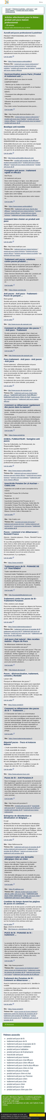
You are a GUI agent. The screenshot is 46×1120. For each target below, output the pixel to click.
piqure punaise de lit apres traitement (25, 1011)
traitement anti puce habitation (19, 1047)
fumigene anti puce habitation (20, 477)
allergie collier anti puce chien (14, 894)
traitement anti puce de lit (13, 631)
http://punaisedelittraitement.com (20, 595)
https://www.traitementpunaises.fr (20, 626)
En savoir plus (35, 1118)
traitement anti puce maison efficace (24, 215)
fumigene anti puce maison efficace (14, 475)
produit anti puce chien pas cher (21, 633)
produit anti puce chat (15, 1087)
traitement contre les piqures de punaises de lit (20, 1014)
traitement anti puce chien (17, 1079)
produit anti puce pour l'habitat (15, 119)
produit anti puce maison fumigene (14, 66)
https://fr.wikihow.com (16, 889)
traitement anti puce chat (16, 1081)
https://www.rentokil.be (17, 435)
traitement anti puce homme (18, 1057)
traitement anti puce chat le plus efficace (23, 1065)
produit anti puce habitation (17, 1049)
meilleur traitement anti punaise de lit (15, 849)
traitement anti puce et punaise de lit (27, 629)
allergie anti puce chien (31, 896)
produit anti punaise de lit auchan (23, 526)
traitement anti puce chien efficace (17, 898)
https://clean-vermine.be (17, 290)
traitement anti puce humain (18, 1071)
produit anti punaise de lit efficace (26, 160)
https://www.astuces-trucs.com (19, 774)
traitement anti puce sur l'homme (19, 1076)
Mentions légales (16, 1097)
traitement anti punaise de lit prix (14, 524)
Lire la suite (8, 57)
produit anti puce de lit (12, 123)
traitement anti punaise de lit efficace (26, 974)
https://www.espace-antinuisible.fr (20, 61)
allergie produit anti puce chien (26, 892)
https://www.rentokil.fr (15, 562)
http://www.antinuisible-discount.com (21, 158)
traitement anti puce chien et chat (17, 397)
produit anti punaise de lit (13, 162)
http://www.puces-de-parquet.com (20, 324)
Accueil (5, 1097)
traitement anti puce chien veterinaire (21, 895)
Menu (41, 2)
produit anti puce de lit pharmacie (20, 1052)
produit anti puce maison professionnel (26, 64)
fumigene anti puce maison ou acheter (26, 253)
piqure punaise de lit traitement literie (15, 970)
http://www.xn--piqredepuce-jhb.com (21, 929)
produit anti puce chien (16, 1084)
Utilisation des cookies (22, 1099)
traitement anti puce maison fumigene (22, 211)
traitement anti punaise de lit (14, 853)
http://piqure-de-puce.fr (17, 670)
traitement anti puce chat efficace (24, 395)
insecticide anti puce (15, 1055)
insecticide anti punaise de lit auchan (25, 522)
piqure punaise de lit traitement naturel (26, 968)
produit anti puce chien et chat (19, 1073)
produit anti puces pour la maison (23, 68)
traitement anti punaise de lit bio (28, 851)
